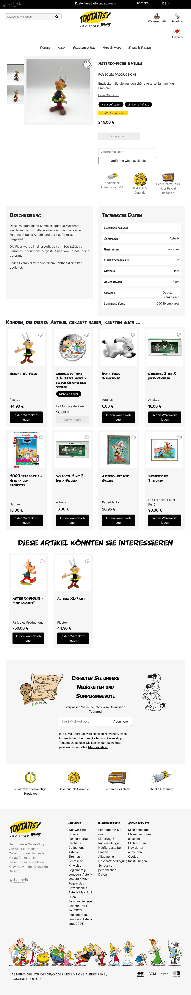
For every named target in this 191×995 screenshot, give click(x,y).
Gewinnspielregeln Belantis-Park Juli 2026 (81, 905)
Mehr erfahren (98, 747)
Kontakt (142, 3)
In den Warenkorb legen (26, 417)
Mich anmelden (138, 830)
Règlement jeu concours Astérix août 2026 (80, 919)
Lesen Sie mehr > (108, 95)
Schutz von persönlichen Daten (107, 870)
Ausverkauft (119, 136)
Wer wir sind (77, 830)
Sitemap (74, 856)
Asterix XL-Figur (23, 374)
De (164, 3)
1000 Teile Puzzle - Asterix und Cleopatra (26, 480)
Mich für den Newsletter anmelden (137, 847)
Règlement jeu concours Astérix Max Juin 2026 (80, 874)
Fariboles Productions (117, 74)
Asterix (73, 852)
